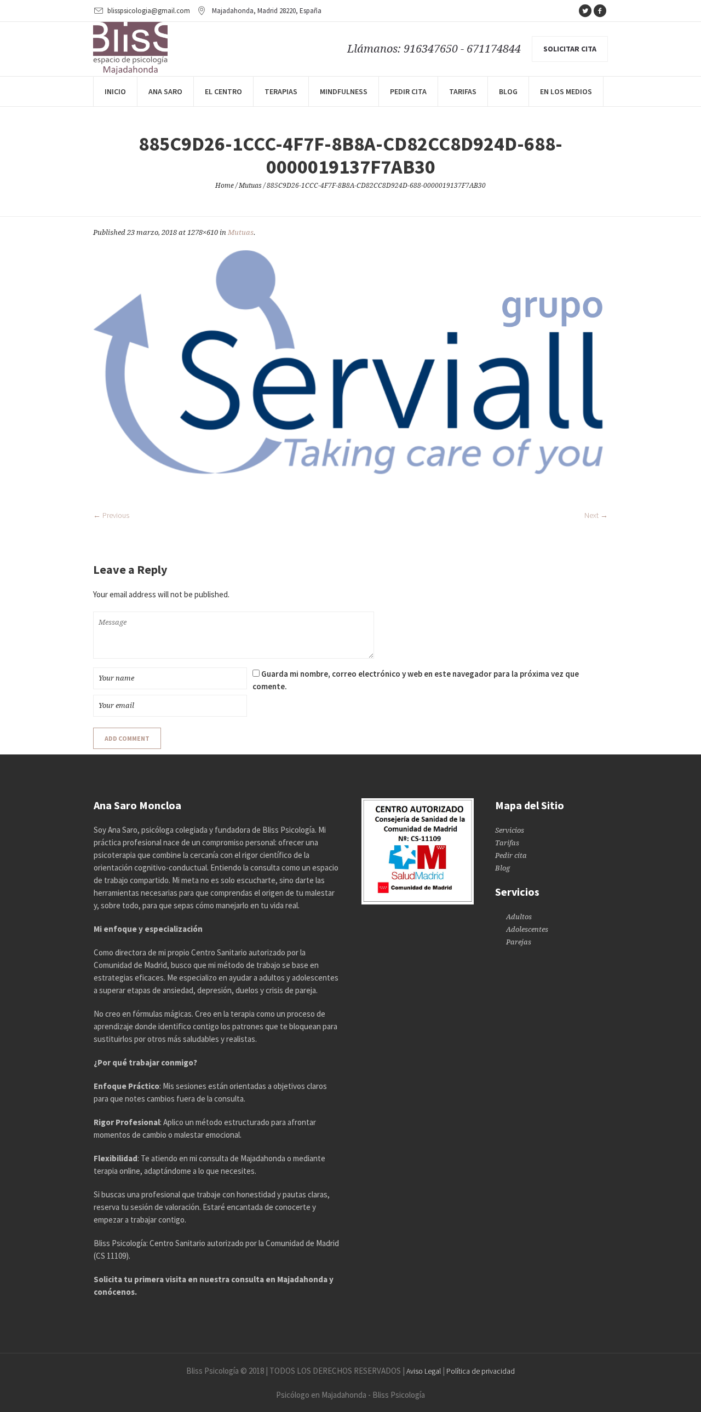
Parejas (518, 942)
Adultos (519, 917)
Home (224, 185)
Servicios (509, 830)
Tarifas (507, 843)
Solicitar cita (569, 49)
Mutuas (250, 185)
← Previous (111, 515)
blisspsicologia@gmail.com (148, 10)
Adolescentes (527, 929)
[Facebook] (599, 11)
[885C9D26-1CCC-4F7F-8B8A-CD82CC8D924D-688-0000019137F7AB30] (350, 373)
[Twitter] (584, 11)
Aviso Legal (423, 1371)
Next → (596, 515)
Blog (502, 868)
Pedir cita (511, 855)
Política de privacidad (480, 1371)
